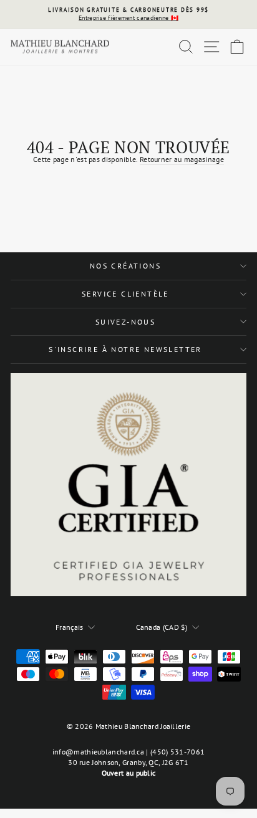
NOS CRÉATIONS (125, 265)
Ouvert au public (129, 773)
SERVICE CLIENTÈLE (125, 293)
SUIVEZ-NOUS (125, 321)
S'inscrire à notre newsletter (125, 349)
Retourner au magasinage (182, 159)
